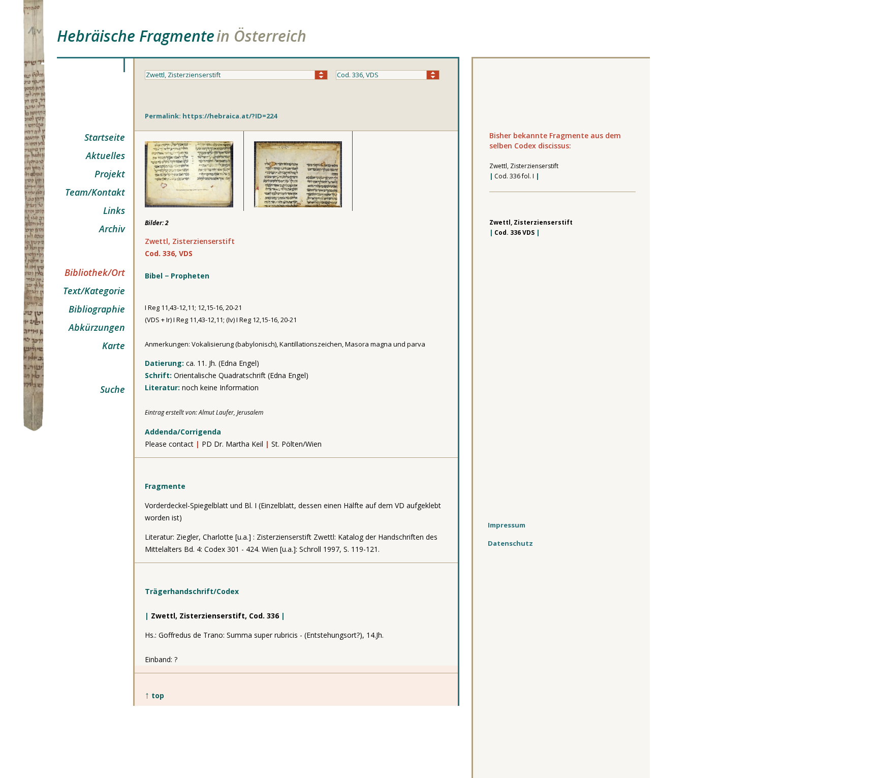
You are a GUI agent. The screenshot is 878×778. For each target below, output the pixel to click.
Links (114, 210)
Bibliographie (97, 309)
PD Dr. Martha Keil (232, 444)
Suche (112, 389)
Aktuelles (105, 155)
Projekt (110, 174)
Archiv (112, 229)
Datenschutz (510, 543)
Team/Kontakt (95, 192)
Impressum (506, 525)
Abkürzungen (97, 327)
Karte (113, 345)
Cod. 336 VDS (514, 232)
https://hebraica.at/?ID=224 (229, 115)
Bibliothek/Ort (95, 272)
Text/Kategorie (94, 291)
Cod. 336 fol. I (514, 176)
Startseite (104, 137)
